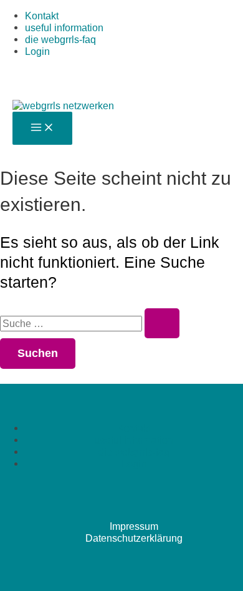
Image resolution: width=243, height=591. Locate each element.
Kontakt (42, 15)
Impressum (134, 526)
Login (37, 51)
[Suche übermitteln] (162, 323)
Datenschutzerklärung (134, 538)
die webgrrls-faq (60, 39)
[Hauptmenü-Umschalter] (42, 128)
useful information (64, 27)
